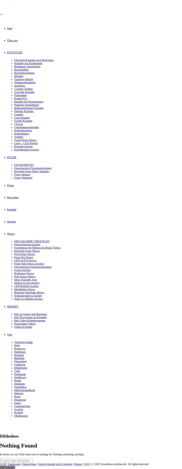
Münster (18, 393)
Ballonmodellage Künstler (29, 108)
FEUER (11, 157)
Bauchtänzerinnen (24, 72)
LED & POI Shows (25, 260)
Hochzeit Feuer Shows (27, 250)
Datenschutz (29, 464)
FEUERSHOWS (24, 164)
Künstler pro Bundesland (28, 63)
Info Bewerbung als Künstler (30, 317)
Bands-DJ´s (20, 98)
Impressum (14, 464)
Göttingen (19, 364)
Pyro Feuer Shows (24, 254)
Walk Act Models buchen (28, 298)
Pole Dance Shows (25, 276)
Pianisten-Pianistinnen (26, 104)
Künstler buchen (23, 146)
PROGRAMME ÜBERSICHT (32, 241)
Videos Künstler (23, 326)
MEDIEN (12, 306)
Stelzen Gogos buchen (26, 282)
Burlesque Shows (24, 273)
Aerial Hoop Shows (25, 140)
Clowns (18, 124)
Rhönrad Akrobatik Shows (29, 292)
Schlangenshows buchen (28, 295)
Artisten (18, 136)
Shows (11, 233)
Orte (9, 334)
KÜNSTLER (14, 52)
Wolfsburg (20, 377)
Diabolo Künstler (24, 111)
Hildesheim (20, 367)
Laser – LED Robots (26, 143)
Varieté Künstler (23, 120)
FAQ (87, 464)
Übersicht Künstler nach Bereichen (33, 60)
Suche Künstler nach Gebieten (55, 464)
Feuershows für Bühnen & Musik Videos (37, 247)
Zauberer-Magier (23, 79)
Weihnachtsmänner (25, 82)
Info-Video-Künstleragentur (29, 320)
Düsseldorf (20, 361)
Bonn (17, 396)
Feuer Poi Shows (23, 257)
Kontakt (11, 209)
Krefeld (18, 412)
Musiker (18, 76)
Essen (17, 403)
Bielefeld (19, 358)
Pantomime (20, 95)
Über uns (12, 40)
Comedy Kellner (23, 88)
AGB (3, 464)
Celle (17, 371)
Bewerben (13, 197)
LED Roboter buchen (26, 286)
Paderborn (20, 351)
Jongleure (19, 85)
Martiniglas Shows (24, 289)
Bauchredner (21, 69)
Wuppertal (20, 399)
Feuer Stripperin (23, 177)
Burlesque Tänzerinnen (27, 66)
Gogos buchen (22, 270)
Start (9, 28)
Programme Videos (25, 323)
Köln (17, 345)
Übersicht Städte (23, 342)
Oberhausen (21, 415)
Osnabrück (20, 387)
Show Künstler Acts (25, 279)
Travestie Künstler (24, 92)
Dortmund (20, 374)
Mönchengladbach (24, 390)
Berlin (17, 380)
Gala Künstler (22, 117)
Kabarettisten (21, 133)
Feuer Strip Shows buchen (29, 263)
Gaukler (18, 114)
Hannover (19, 348)
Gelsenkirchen (22, 406)
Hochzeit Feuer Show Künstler (31, 171)
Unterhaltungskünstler (26, 127)
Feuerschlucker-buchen (27, 244)
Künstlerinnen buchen (26, 149)
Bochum (19, 355)
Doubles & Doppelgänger (28, 101)
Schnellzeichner (23, 130)
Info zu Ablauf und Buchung (30, 314)
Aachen (18, 409)
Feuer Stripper (22, 174)
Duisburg (19, 383)
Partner (78, 464)
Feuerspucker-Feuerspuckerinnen (33, 168)
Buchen (11, 221)
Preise (10, 185)
